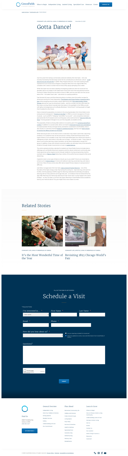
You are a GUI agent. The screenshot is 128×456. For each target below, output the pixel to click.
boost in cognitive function (65, 128)
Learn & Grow (25, 12)
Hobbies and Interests (70, 413)
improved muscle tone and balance (80, 125)
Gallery (45, 421)
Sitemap (57, 453)
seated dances (71, 145)
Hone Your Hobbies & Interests (51, 413)
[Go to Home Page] (25, 6)
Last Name (85, 311)
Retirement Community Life (72, 410)
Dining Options (47, 415)
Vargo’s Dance (50, 161)
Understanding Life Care (49, 423)
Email (26, 321)
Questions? (27, 344)
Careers (88, 439)
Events (88, 425)
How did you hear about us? (36, 332)
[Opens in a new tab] (102, 453)
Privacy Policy (50, 453)
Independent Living (48, 410)
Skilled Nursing (68, 435)
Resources (89, 436)
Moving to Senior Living (92, 420)
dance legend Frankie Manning (70, 168)
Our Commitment (47, 426)
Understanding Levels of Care (94, 417)
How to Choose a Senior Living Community (94, 414)
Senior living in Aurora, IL (92, 433)
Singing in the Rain (60, 114)
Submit (64, 381)
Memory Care (68, 438)
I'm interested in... (32, 311)
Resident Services (47, 418)
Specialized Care (69, 430)
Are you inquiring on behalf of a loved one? (78, 333)
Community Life (34, 12)
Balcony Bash (51, 154)
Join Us (88, 423)
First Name (57, 311)
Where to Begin (90, 410)
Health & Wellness (69, 427)
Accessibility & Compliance (67, 453)
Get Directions (29, 429)
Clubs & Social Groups (70, 416)
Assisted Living (68, 433)
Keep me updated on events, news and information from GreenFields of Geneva (86, 336)
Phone (55, 321)
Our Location (89, 431)
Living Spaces (68, 419)
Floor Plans (67, 421)
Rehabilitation (68, 441)
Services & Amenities (70, 424)
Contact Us (89, 428)
